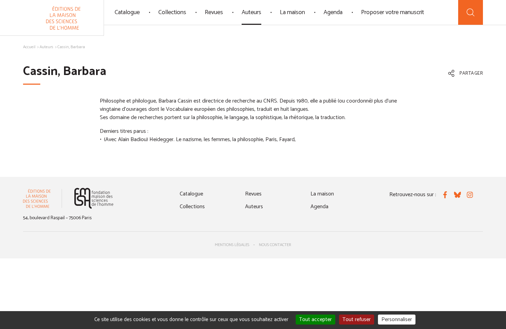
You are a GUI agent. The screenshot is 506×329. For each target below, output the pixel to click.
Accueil (29, 47)
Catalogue (127, 12)
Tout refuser (356, 319)
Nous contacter (275, 245)
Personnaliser (396, 319)
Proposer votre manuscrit (392, 12)
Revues (214, 12)
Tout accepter (315, 319)
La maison (292, 12)
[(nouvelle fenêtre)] (93, 198)
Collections (172, 12)
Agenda (333, 12)
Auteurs (251, 12)
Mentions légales (232, 245)
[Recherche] (470, 12)
